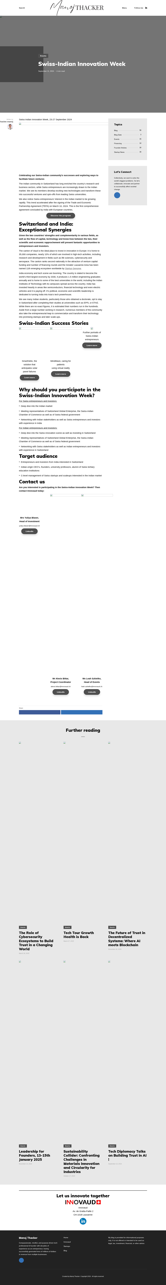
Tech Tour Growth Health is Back (79, 935)
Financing (118, 143)
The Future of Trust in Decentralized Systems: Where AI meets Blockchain (126, 939)
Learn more (29, 377)
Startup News (119, 152)
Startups (67, 1246)
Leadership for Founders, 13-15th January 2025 (34, 1155)
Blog (116, 130)
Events (43, 56)
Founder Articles (120, 148)
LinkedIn (29, 531)
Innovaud (67, 1242)
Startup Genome (73, 268)
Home (66, 1237)
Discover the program (61, 215)
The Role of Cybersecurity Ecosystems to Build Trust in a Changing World (36, 941)
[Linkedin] (117, 195)
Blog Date (118, 135)
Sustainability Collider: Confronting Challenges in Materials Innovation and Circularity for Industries (82, 1161)
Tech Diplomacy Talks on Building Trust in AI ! (127, 1155)
